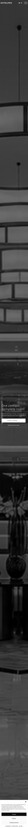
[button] (26, 802)
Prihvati (14, 814)
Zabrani (14, 818)
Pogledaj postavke (14, 822)
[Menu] (25, 3)
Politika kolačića (8, 825)
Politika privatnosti (15, 825)
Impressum (20, 825)
